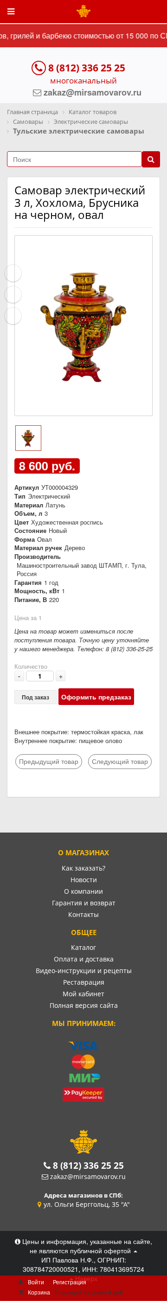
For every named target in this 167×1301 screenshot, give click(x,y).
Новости (84, 879)
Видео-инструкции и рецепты (84, 970)
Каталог (83, 947)
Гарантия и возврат (84, 902)
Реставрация (83, 982)
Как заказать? (83, 868)
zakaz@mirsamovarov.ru (88, 1176)
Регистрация (69, 1282)
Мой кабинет (83, 993)
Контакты (83, 914)
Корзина (39, 1292)
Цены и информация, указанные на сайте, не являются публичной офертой (86, 1246)
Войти (36, 1282)
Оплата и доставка (84, 959)
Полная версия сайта (84, 1005)
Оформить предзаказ (96, 696)
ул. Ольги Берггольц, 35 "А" (87, 1204)
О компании (83, 891)
